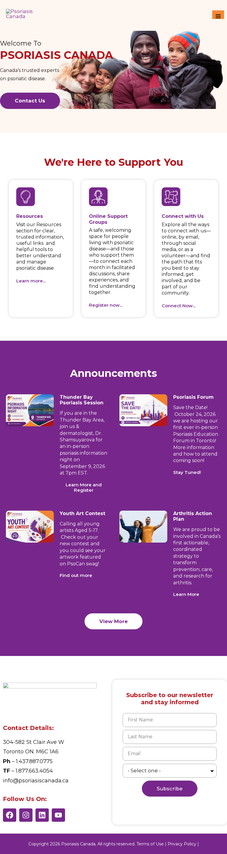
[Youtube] (58, 815)
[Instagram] (26, 815)
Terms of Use (150, 844)
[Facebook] (9, 815)
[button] (187, 472)
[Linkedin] (42, 815)
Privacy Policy (182, 844)
